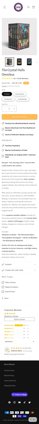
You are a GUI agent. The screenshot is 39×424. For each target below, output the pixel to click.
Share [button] (6, 298)
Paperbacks (19, 94)
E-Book (7, 94)
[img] (16, 348)
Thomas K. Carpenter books (15, 420)
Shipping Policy (10, 385)
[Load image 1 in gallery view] (9, 62)
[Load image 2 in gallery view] (19, 62)
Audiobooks (22, 99)
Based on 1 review (11, 316)
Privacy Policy (9, 370)
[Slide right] (36, 62)
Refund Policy (9, 375)
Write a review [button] (19, 319)
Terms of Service (10, 380)
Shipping (4, 86)
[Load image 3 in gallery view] (29, 62)
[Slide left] (2, 62)
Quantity (5, 104)
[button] (4, 7)
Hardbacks (8, 99)
